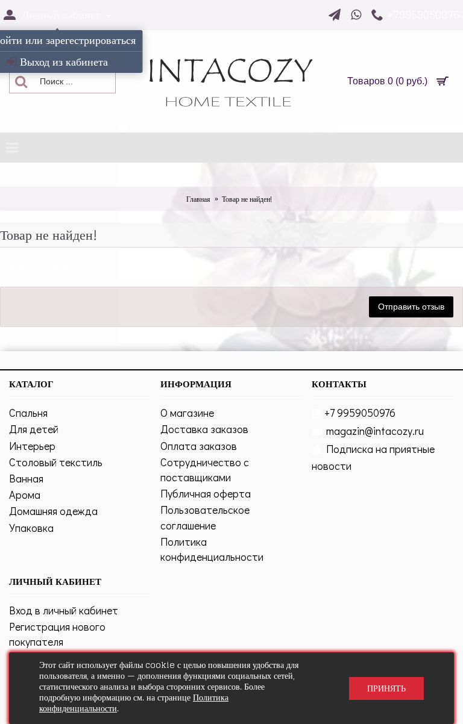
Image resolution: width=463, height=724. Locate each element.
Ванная (26, 478)
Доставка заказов (204, 429)
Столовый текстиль (55, 462)
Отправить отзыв (411, 306)
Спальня (28, 412)
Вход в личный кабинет (63, 610)
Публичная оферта (205, 493)
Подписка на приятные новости (373, 457)
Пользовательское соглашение (205, 517)
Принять (386, 688)
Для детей (33, 429)
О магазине (187, 412)
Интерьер (32, 445)
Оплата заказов (198, 445)
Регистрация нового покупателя (57, 634)
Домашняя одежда (53, 511)
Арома (24, 494)
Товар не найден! (247, 199)
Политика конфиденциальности (211, 549)
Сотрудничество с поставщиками (204, 469)
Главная (198, 199)
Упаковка (31, 527)
